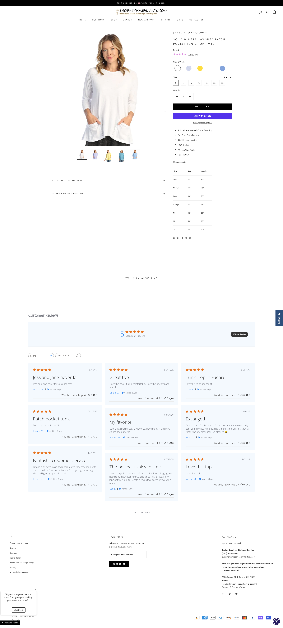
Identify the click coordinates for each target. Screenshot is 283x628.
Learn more (18, 610)
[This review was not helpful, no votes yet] (94, 395)
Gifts (180, 20)
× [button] (35, 589)
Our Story (98, 20)
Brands (127, 20)
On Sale (166, 20)
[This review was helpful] (165, 494)
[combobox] (41, 355)
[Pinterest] (190, 238)
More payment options (202, 122)
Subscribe (119, 564)
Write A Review (239, 334)
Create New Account (19, 543)
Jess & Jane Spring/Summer (190, 33)
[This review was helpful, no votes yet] (89, 395)
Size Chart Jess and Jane (67, 180)
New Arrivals (146, 20)
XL (199, 82)
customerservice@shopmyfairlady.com (238, 556)
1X (206, 82)
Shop (114, 20)
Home (82, 20)
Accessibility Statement (19, 572)
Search (13, 548)
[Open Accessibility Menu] (276, 621)
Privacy (13, 567)
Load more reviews (142, 512)
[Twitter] (186, 238)
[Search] (267, 11)
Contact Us (196, 20)
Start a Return (15, 557)
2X (214, 82)
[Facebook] (182, 238)
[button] (22, 622)
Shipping (14, 552)
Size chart (228, 77)
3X (222, 82)
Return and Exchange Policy (70, 193)
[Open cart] (274, 12)
